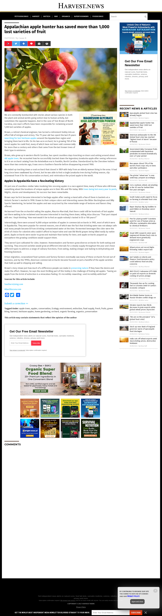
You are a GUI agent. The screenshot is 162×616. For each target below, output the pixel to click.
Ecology (55, 308)
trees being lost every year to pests (100, 189)
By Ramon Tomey (144, 279)
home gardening (42, 311)
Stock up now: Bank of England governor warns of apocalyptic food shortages (142, 329)
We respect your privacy (68, 600)
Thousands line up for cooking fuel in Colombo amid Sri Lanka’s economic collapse (143, 285)
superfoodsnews (81, 16)
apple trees (24, 308)
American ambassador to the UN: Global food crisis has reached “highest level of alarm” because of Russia (143, 138)
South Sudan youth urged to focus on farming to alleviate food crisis (143, 198)
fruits (103, 308)
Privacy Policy (81, 607)
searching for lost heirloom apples (20, 138)
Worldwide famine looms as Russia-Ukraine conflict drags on (143, 296)
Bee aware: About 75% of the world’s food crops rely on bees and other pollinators (143, 165)
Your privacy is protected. (17, 350)
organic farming (67, 311)
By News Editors (144, 214)
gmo (56, 16)
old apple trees (11, 158)
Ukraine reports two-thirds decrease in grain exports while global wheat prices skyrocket (142, 307)
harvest (35, 16)
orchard (55, 311)
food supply (88, 308)
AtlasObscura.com (12, 289)
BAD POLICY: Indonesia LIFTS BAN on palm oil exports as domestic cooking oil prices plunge (143, 273)
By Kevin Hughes (144, 118)
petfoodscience (21, 16)
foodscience (97, 16)
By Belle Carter (143, 202)
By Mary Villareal (144, 159)
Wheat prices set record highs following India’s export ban (142, 248)
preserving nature (79, 268)
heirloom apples (26, 311)
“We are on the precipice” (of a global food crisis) (142, 318)
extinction (77, 308)
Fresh (97, 308)
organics (66, 16)
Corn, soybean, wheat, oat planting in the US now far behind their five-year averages (144, 187)
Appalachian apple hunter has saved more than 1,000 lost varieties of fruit (142, 125)
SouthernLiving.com (13, 284)
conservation (44, 308)
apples (34, 308)
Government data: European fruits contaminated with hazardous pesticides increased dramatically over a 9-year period (143, 152)
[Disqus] (60, 479)
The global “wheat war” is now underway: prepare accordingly (142, 176)
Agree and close (137, 602)
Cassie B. (23, 38)
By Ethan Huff (143, 180)
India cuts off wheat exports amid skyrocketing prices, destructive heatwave (143, 341)
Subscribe (136, 612)
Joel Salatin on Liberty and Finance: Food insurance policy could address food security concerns (142, 260)
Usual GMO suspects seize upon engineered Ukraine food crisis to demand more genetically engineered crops (143, 236)
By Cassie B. (142, 130)
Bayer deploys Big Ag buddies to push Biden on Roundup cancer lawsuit (143, 209)
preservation (91, 311)
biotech (46, 16)
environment (66, 308)
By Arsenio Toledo (144, 144)
